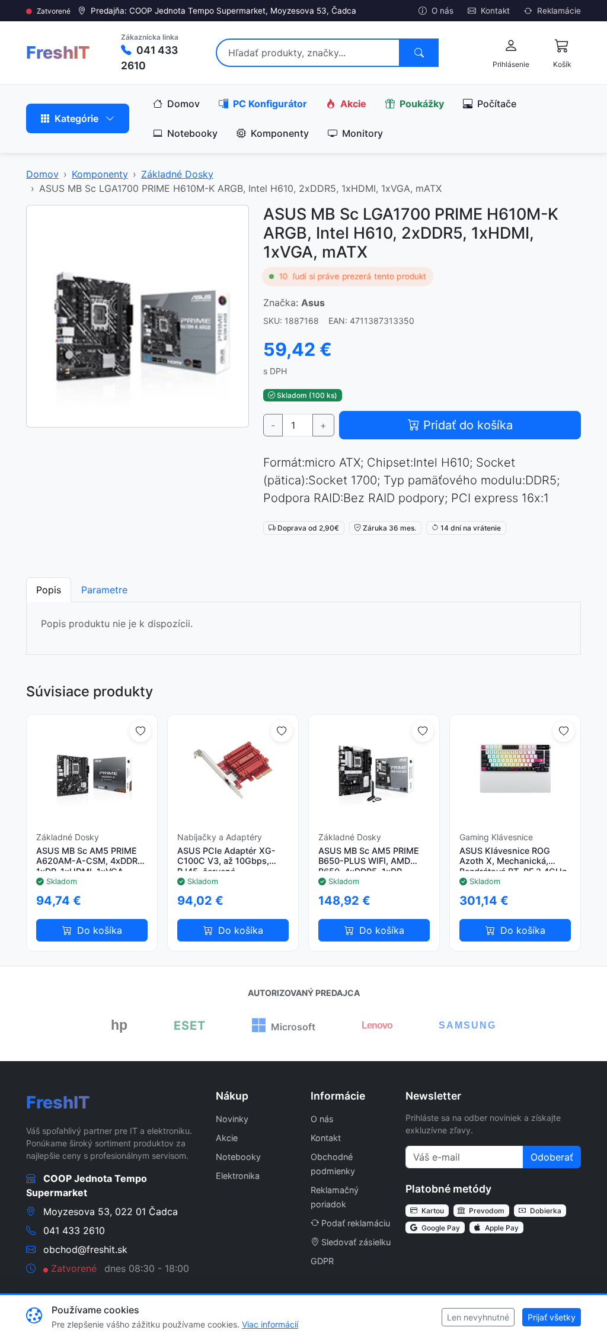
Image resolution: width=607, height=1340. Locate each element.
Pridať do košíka (466, 425)
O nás (441, 10)
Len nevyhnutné (478, 1317)
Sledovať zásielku (356, 1242)
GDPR (322, 1261)
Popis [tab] (48, 590)
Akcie (352, 104)
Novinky (232, 1119)
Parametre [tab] (104, 590)
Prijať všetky (552, 1317)
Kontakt (494, 10)
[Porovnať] (141, 935)
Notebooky (191, 133)
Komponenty (278, 133)
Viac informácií (270, 1324)
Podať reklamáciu (355, 1223)
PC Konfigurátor (269, 104)
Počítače (495, 104)
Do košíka (98, 930)
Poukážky (420, 104)
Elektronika (238, 1176)
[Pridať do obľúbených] (140, 731)
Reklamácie (558, 10)
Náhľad (97, 768)
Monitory (361, 133)
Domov (182, 104)
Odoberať (552, 1157)
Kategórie (76, 118)
